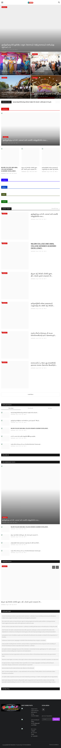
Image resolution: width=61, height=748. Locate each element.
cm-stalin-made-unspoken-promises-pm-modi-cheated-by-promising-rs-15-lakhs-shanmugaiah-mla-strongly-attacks (30, 676)
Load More (30, 394)
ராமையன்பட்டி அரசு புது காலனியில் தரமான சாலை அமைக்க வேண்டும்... (44, 364)
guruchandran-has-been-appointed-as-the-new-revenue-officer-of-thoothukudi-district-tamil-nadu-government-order (29, 655)
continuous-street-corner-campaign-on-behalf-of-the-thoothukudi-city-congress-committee (24, 640)
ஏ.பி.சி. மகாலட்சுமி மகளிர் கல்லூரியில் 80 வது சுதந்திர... (23, 436)
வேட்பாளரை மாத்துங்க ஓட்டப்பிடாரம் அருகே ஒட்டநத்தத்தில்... (34, 732)
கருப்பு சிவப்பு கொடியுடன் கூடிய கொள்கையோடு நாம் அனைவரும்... (43, 334)
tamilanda (4, 49)
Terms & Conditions (54, 744)
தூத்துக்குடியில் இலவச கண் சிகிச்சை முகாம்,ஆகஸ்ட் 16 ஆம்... (25, 420)
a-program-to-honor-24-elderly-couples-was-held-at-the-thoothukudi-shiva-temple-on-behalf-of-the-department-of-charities (30, 636)
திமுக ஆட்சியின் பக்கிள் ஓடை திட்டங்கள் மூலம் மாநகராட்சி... (29, 168)
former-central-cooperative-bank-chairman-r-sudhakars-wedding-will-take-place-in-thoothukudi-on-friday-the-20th (29, 626)
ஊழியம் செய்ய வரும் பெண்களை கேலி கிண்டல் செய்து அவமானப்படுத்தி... (35, 712)
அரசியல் (4, 201)
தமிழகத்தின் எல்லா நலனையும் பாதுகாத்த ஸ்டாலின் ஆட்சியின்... (50, 168)
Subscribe (56, 719)
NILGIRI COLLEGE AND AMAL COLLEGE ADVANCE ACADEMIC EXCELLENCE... (9, 169)
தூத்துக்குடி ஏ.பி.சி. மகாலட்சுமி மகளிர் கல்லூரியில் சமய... (44, 215)
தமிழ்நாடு (4, 180)
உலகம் (3, 194)
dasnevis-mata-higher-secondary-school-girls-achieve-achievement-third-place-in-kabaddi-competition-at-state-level (30, 659)
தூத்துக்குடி (5, 109)
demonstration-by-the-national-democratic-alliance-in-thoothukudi (18, 668)
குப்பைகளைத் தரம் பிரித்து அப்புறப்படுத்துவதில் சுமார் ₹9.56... (35, 722)
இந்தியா (4, 187)
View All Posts (55, 208)
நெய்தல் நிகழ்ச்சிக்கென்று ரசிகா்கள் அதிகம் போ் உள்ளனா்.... (24, 412)
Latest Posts (6, 208)
